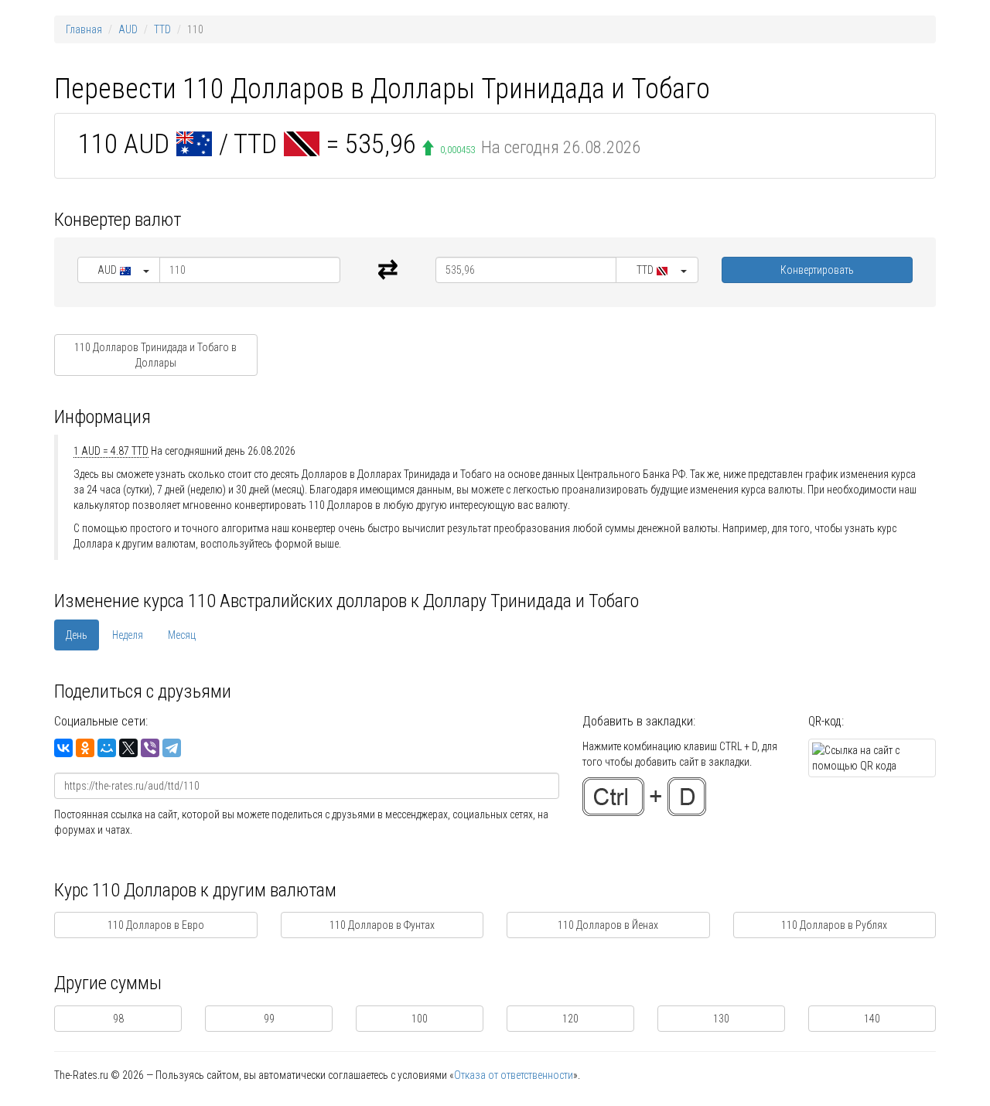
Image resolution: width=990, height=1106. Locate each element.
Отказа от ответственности (513, 1075)
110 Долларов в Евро (156, 925)
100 (419, 1018)
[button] (118, 270)
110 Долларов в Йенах (608, 925)
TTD (162, 29)
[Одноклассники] (85, 748)
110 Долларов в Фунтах (382, 925)
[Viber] (150, 748)
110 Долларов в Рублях (834, 925)
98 (118, 1018)
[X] (128, 748)
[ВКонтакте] (63, 748)
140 (872, 1018)
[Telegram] (171, 748)
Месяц (182, 635)
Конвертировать (817, 270)
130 (721, 1018)
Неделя (127, 635)
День (76, 635)
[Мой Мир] (106, 748)
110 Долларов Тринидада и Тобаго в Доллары (155, 355)
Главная (84, 29)
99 (269, 1018)
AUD (128, 29)
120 (570, 1018)
